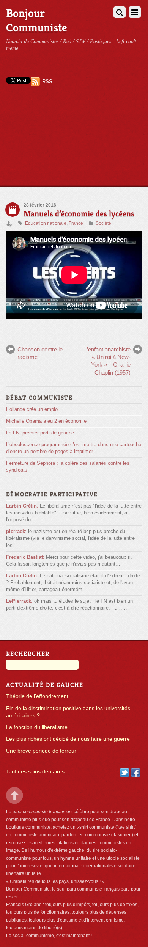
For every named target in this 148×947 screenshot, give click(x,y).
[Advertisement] (74, 142)
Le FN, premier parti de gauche (40, 433)
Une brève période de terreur (41, 751)
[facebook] (135, 772)
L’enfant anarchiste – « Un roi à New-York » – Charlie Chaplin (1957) (107, 361)
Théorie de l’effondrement (37, 696)
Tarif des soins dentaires (35, 772)
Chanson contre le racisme (40, 353)
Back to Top (14, 795)
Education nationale (45, 223)
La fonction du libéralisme (37, 727)
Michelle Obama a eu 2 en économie (46, 421)
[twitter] (124, 772)
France (76, 223)
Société (103, 223)
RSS (47, 81)
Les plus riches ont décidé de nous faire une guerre (68, 739)
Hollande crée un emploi (32, 409)
